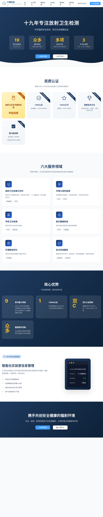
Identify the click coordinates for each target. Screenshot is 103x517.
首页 (25, 4)
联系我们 (71, 4)
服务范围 (43, 4)
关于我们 (33, 4)
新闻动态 (62, 4)
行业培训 (52, 4)
